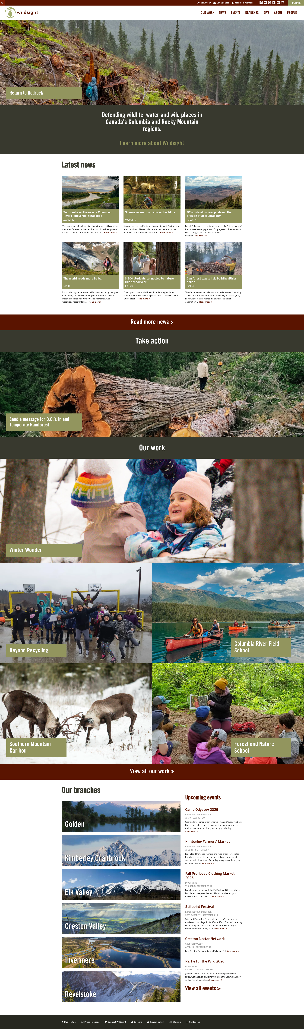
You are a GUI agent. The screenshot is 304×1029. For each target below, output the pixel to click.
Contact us (194, 1021)
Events (236, 12)
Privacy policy (156, 1021)
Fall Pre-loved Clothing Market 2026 (210, 875)
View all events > (203, 988)
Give (266, 12)
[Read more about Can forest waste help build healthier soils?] (213, 261)
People (292, 12)
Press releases (91, 1021)
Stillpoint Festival (199, 906)
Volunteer (205, 2)
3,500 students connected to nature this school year (149, 280)
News (222, 12)
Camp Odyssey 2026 (201, 809)
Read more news (150, 322)
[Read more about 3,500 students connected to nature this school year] (152, 261)
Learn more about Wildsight (152, 143)
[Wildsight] (21, 12)
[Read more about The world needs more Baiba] (90, 261)
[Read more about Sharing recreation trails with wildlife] (152, 194)
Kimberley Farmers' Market (207, 841)
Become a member (243, 2)
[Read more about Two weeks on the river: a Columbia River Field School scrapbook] (90, 194)
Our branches (81, 790)
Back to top (70, 1021)
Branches (252, 12)
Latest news (78, 165)
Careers (137, 1021)
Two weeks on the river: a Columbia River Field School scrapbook (87, 214)
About (278, 12)
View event (191, 831)
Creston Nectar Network (205, 938)
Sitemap (176, 1021)
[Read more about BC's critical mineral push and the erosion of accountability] (213, 194)
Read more (110, 232)
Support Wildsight (116, 1021)
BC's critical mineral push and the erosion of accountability (209, 214)
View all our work (150, 771)
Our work (207, 12)
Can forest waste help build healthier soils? (211, 280)
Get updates (222, 2)
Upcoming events (203, 797)
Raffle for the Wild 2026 (204, 961)
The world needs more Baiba (82, 278)
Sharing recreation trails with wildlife (150, 212)
